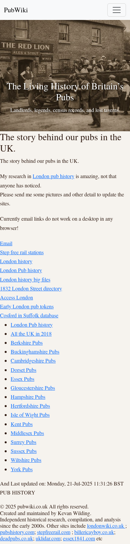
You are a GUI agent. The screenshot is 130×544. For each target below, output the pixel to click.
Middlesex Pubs (27, 432)
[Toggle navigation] (116, 10)
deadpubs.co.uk (16, 538)
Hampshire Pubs (28, 396)
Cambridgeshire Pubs (33, 360)
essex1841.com (79, 538)
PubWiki (16, 9)
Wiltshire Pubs (26, 459)
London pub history (53, 175)
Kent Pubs (22, 423)
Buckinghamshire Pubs (35, 351)
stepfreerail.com (53, 531)
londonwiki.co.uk (106, 525)
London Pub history (21, 270)
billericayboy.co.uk (94, 531)
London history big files (25, 279)
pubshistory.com (17, 531)
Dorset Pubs (23, 369)
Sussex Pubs (24, 450)
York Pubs (22, 469)
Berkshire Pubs (27, 342)
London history (16, 261)
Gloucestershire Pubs (33, 387)
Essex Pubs (22, 378)
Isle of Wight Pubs (30, 414)
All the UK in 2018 (31, 333)
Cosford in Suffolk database (29, 315)
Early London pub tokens (27, 306)
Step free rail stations (22, 252)
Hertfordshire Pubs (30, 405)
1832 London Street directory (31, 288)
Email (6, 243)
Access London (16, 297)
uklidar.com (48, 538)
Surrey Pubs (23, 441)
